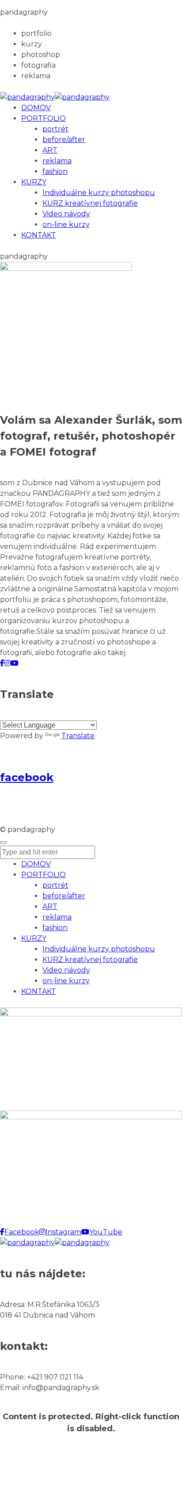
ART (49, 906)
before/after (63, 896)
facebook (26, 777)
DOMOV (36, 864)
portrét (55, 885)
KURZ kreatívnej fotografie (90, 959)
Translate (78, 736)
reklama (57, 917)
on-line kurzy (66, 981)
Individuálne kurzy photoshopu (98, 949)
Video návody (66, 970)
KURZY (33, 938)
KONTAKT (38, 991)
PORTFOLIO (43, 874)
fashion (55, 927)
